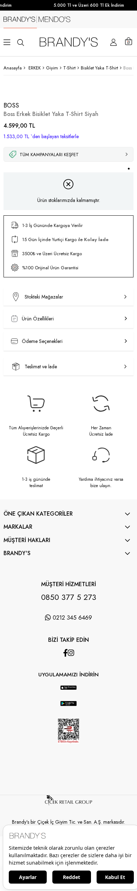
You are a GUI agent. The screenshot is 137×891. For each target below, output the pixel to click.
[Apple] (61, 682)
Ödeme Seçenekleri (42, 341)
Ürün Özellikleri (38, 318)
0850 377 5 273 (68, 597)
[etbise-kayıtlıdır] (68, 749)
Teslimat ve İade (41, 366)
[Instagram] (71, 653)
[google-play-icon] (68, 707)
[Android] (75, 682)
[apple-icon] (68, 692)
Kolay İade (96, 239)
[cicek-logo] (68, 803)
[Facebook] (65, 653)
